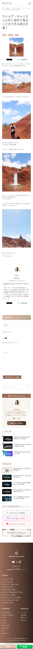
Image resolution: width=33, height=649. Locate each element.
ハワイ (17, 35)
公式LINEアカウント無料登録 (25, 646)
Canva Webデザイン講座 (7, 579)
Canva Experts (19, 291)
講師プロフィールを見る (16, 423)
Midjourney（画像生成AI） (8, 615)
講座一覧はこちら (8, 646)
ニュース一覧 (23, 612)
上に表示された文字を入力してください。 (10, 342)
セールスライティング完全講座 (8, 595)
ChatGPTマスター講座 (7, 581)
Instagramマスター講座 (7, 587)
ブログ (3, 630)
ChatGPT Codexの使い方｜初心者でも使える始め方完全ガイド (22, 490)
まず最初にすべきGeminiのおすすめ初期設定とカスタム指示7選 (22, 437)
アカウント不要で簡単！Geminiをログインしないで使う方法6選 (21, 497)
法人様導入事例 (5, 628)
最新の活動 (4, 633)
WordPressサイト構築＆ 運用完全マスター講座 (12, 592)
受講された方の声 (6, 625)
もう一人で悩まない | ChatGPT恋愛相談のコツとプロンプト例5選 (21, 483)
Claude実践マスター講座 (7, 602)
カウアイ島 (10, 35)
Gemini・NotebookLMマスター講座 (10, 600)
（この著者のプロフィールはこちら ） (16, 280)
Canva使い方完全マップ (7, 612)
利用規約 (15, 638)
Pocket (18, 59)
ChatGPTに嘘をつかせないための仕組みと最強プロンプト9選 (22, 445)
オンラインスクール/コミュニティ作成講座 (11, 597)
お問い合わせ (23, 620)
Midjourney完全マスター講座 (8, 589)
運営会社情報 (23, 615)
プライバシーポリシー (9, 638)
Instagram (4, 623)
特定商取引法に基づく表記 (22, 638)
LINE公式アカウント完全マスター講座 (10, 584)
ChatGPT (4, 617)
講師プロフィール (24, 617)
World (4, 35)
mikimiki (16, 409)
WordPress (4, 620)
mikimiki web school (17, 289)
